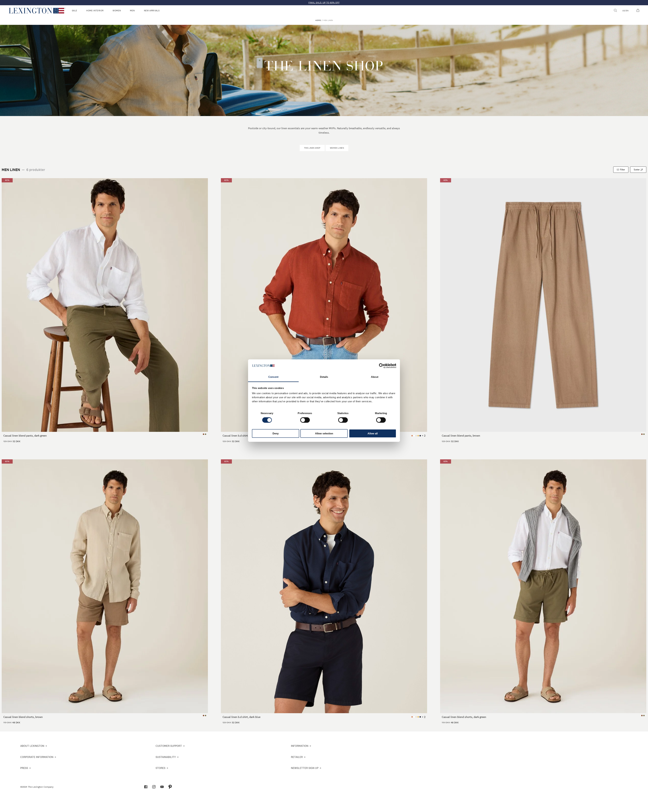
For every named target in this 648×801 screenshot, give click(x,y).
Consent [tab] (273, 376)
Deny (276, 433)
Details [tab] (324, 376)
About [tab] (374, 376)
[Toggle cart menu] (637, 10)
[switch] (305, 420)
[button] (37, 11)
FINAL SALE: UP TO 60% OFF (324, 2)
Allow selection (324, 433)
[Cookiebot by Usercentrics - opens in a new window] (381, 365)
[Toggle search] (615, 11)
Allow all (373, 433)
